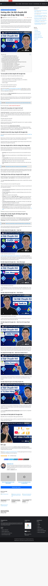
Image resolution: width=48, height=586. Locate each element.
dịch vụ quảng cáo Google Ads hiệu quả (11, 451)
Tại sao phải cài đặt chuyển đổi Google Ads (9, 55)
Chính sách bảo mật (31, 540)
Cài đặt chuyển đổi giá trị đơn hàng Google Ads (11, 68)
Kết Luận (3, 70)
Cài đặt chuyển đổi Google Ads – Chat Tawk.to (11, 65)
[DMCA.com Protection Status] (27, 531)
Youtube (17, 29)
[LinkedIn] (10, 469)
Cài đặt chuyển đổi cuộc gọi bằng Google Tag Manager (10, 255)
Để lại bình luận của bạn (16, 487)
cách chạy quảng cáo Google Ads (15, 88)
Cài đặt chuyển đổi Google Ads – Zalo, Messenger (12, 64)
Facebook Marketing (36, 3)
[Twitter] (9, 469)
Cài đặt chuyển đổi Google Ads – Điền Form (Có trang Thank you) (14, 66)
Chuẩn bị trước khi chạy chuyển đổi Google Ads (10, 58)
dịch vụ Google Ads (5, 89)
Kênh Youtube (39, 527)
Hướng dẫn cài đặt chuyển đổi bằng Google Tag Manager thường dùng (14, 61)
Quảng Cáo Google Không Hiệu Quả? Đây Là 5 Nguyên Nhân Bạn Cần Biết (5, 511)
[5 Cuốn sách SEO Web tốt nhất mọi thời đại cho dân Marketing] (27, 496)
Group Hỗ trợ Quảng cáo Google (6, 534)
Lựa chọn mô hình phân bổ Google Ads (8, 69)
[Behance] (15, 469)
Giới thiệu (19, 3)
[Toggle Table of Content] (30, 54)
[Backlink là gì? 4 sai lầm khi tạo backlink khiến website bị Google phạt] (16, 496)
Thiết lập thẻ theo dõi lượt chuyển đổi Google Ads (10, 60)
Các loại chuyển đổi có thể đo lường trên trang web (11, 59)
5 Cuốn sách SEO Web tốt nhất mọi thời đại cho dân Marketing (26, 501)
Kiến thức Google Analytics (41, 532)
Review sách (31, 3)
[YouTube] (13, 469)
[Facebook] (8, 469)
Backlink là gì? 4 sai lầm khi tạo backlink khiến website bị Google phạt (16, 501)
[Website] (7, 469)
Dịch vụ (17, 3)
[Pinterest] (14, 469)
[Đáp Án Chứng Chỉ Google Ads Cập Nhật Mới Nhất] (5, 496)
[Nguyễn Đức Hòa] (3, 3)
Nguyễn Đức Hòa (4, 17)
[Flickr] (11, 469)
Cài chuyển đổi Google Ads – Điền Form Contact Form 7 (13, 67)
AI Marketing (44, 3)
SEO (40, 3)
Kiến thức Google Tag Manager (38, 37)
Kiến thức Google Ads (25, 3)
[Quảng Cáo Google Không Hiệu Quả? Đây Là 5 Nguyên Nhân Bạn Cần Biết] (5, 507)
